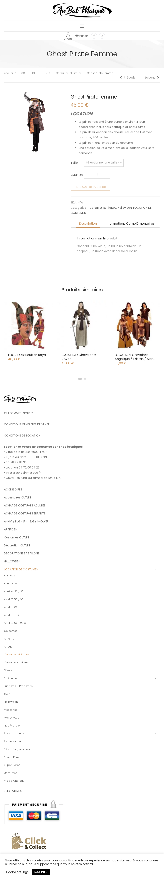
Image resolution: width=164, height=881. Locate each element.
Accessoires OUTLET (17, 497)
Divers (8, 670)
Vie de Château (14, 781)
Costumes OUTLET (16, 537)
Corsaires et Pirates (69, 73)
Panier (83, 36)
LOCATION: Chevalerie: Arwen (78, 357)
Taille (74, 163)
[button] (80, 379)
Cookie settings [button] (17, 872)
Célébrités (10, 631)
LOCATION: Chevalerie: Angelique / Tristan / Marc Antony (135, 359)
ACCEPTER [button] (40, 872)
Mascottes (10, 710)
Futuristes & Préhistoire (18, 686)
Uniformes (10, 773)
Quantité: (77, 175)
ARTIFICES (10, 529)
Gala (7, 694)
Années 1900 (12, 583)
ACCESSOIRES (13, 489)
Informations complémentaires (130, 223)
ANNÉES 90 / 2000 (15, 623)
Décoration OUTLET (17, 545)
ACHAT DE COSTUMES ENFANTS (24, 513)
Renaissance (12, 741)
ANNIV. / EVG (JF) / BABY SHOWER (26, 521)
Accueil (8, 73)
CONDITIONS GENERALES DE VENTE (27, 424)
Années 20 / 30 (13, 591)
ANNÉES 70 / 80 (13, 615)
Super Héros (12, 765)
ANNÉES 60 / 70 (13, 607)
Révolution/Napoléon (17, 749)
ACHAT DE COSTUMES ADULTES (24, 505)
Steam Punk (11, 757)
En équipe (10, 678)
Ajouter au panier (93, 187)
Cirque (8, 647)
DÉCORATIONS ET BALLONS (21, 553)
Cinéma (9, 639)
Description (88, 223)
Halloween (125, 208)
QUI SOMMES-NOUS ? (18, 413)
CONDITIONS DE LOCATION (22, 436)
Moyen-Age (11, 718)
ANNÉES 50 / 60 (13, 599)
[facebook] (94, 36)
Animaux (9, 575)
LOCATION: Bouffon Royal (27, 355)
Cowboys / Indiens (16, 662)
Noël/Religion (12, 726)
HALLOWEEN (12, 561)
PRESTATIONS (13, 791)
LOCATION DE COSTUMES (35, 73)
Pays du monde (14, 733)
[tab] (88, 224)
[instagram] (102, 36)
